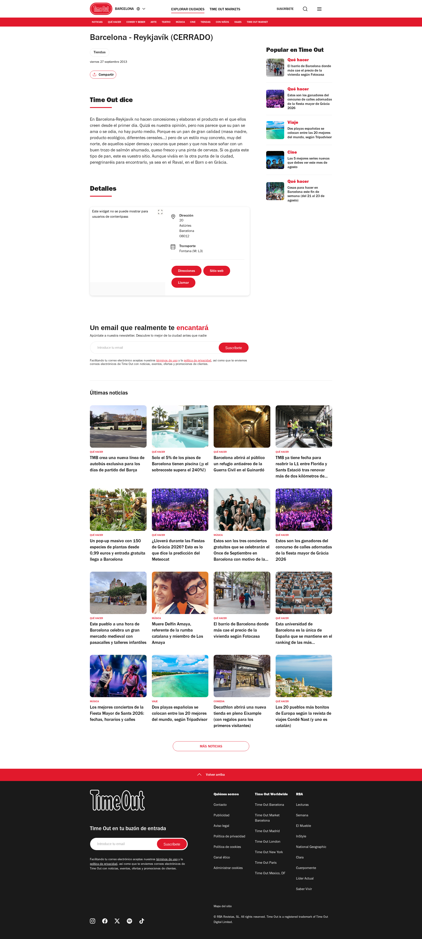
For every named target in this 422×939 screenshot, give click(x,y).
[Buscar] (305, 9)
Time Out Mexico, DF (270, 873)
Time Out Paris (265, 863)
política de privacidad (197, 361)
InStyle (301, 836)
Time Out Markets (225, 9)
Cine (192, 22)
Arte (153, 22)
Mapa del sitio (223, 906)
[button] (160, 212)
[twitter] (117, 921)
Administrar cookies (228, 868)
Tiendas (206, 22)
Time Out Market (257, 22)
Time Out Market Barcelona (267, 818)
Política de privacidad (229, 836)
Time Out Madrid (267, 831)
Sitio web (217, 271)
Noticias (97, 22)
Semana (302, 815)
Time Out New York (269, 852)
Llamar (183, 283)
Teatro (166, 22)
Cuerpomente (306, 868)
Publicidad (221, 815)
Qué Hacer (114, 22)
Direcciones (186, 271)
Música (180, 22)
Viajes (238, 22)
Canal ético (222, 858)
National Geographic (311, 847)
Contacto (220, 805)
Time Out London (267, 842)
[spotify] (129, 921)
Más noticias (211, 747)
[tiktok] (141, 921)
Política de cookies (227, 847)
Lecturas (302, 805)
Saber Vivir (304, 889)
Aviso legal (221, 826)
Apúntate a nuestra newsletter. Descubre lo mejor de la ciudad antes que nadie (148, 336)
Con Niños (222, 22)
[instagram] (92, 921)
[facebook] (104, 921)
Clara (300, 858)
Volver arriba (215, 775)
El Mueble (303, 826)
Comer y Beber (135, 22)
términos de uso (167, 361)
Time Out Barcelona (269, 805)
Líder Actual (305, 879)
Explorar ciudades (187, 9)
